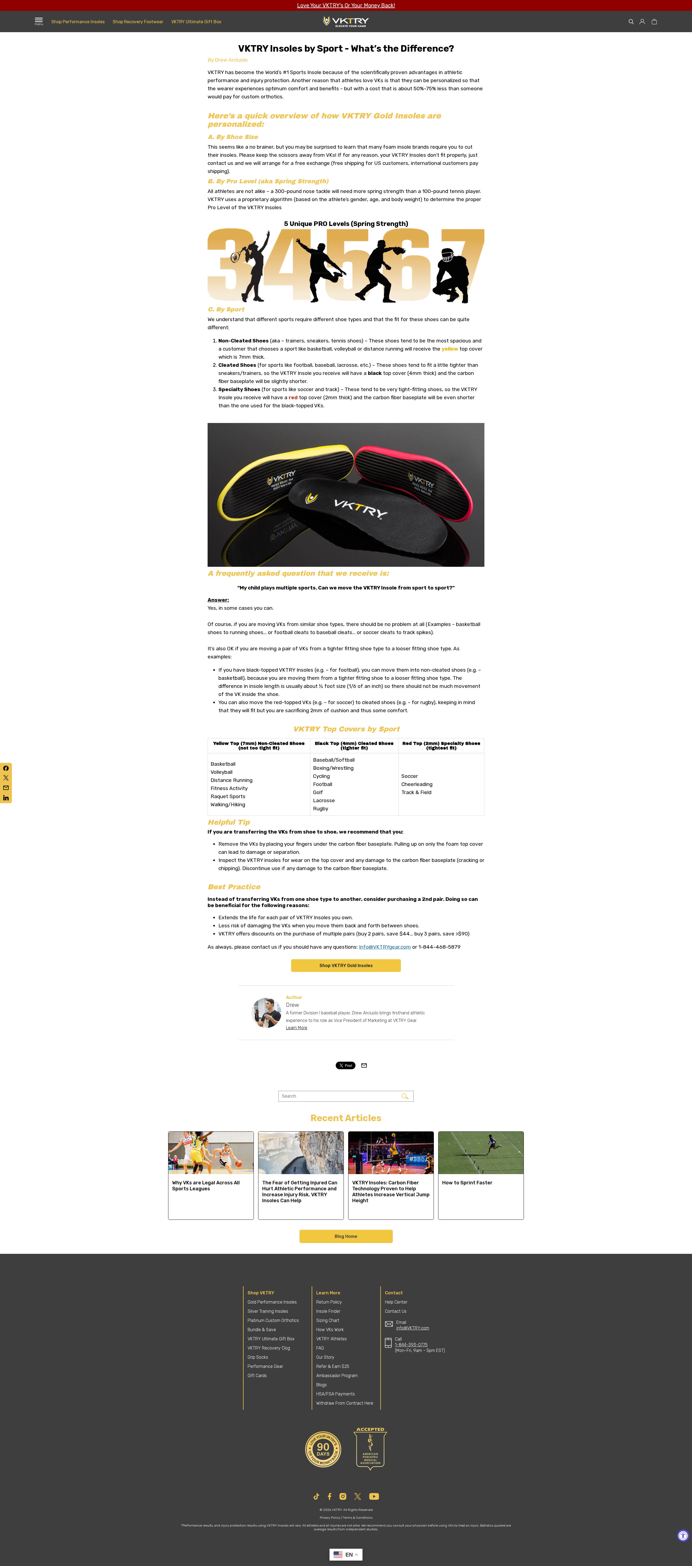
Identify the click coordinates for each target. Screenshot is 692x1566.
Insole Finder (328, 1311)
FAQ (320, 1348)
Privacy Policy (330, 1518)
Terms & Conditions (357, 1518)
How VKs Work (330, 1329)
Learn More (296, 1027)
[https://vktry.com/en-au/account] (642, 21)
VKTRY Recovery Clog (269, 1348)
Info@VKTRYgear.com (385, 947)
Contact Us (396, 1311)
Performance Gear (265, 1366)
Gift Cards (257, 1375)
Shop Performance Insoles (78, 21)
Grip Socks (258, 1357)
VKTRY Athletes (331, 1338)
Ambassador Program (337, 1375)
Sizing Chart (327, 1320)
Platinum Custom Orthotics (273, 1320)
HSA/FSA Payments (335, 1394)
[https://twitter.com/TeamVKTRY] (357, 1496)
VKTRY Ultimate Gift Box (196, 21)
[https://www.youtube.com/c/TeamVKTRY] (374, 1496)
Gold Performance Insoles (272, 1302)
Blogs (321, 1384)
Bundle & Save (262, 1329)
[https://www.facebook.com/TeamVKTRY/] (330, 1496)
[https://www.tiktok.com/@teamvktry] (316, 1496)
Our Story (325, 1357)
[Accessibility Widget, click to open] (683, 1536)
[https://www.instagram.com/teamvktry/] (343, 1496)
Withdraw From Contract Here (344, 1403)
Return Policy (329, 1302)
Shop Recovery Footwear (138, 21)
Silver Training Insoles (268, 1311)
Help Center (396, 1302)
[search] (631, 21)
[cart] (654, 21)
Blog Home (346, 1236)
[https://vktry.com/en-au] (346, 21)
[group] (211, 1175)
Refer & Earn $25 (332, 1366)
